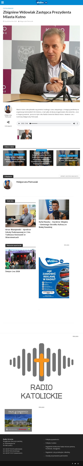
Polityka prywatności (52, 439)
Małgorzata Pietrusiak (26, 21)
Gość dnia (9, 154)
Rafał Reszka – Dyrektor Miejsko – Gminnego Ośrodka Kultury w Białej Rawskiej (15, 159)
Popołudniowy (8, 8)
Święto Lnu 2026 (12, 271)
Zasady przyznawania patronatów (57, 456)
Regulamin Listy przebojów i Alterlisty (58, 452)
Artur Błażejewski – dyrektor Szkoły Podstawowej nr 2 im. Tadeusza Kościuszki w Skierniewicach (18, 233)
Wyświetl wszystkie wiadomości (69, 176)
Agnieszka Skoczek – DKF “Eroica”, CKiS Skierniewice (68, 159)
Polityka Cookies (51, 443)
